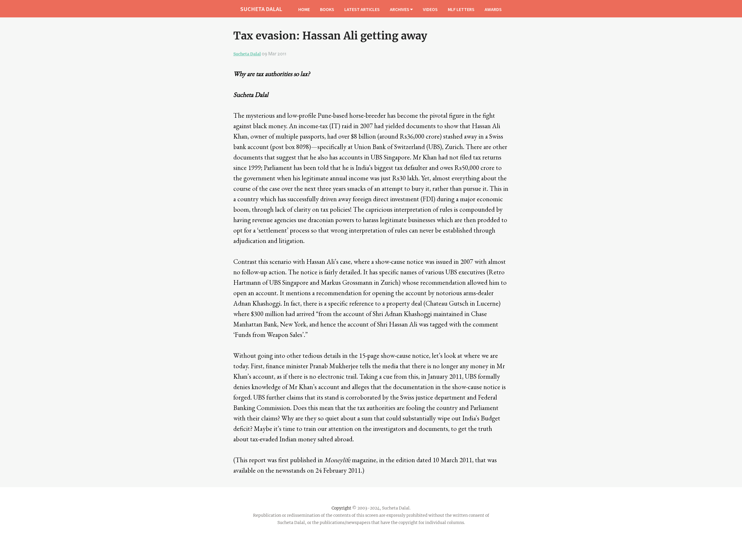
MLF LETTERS (461, 9)
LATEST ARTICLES (362, 9)
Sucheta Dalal (247, 54)
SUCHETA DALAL (261, 8)
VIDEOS (430, 9)
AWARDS (493, 9)
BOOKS (327, 9)
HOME (304, 9)
